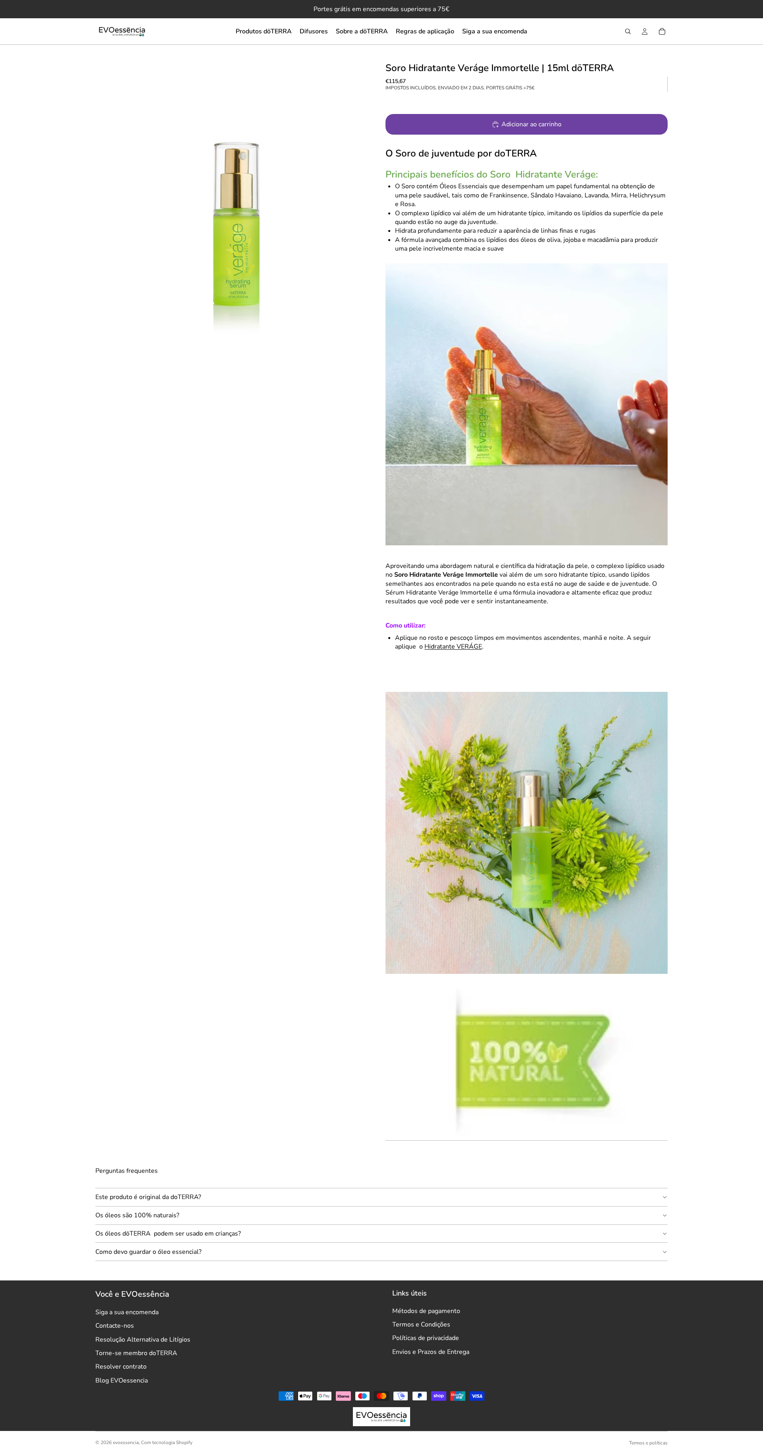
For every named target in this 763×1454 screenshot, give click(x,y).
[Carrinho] (662, 31)
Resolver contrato (121, 1366)
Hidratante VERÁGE (453, 646)
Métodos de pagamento (426, 1311)
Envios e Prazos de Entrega (430, 1352)
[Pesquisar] (628, 31)
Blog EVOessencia (121, 1380)
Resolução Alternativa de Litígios (142, 1339)
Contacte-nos (114, 1325)
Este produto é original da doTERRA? (148, 1197)
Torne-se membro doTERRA (136, 1353)
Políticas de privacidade (425, 1338)
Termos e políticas (648, 1443)
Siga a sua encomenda (127, 1312)
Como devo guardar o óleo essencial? (148, 1251)
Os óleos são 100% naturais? (137, 1215)
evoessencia (126, 1442)
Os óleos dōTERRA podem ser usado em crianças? (168, 1233)
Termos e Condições (421, 1324)
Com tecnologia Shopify (166, 1442)
